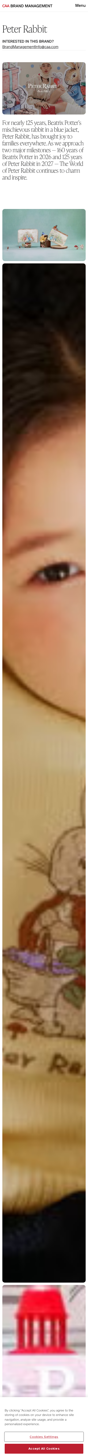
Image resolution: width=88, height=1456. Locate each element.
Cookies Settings (44, 1437)
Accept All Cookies (43, 1448)
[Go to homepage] (27, 5)
